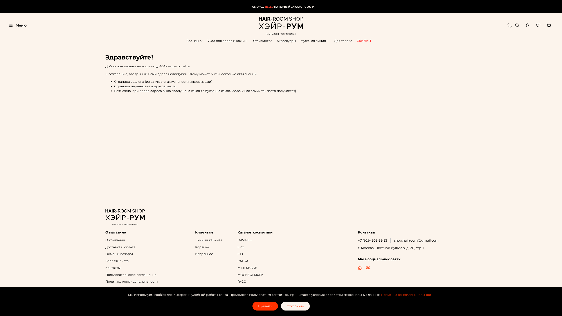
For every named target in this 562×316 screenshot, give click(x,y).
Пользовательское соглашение (131, 275)
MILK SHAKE (247, 268)
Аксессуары (286, 41)
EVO (241, 247)
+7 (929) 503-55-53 (372, 240)
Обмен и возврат (119, 254)
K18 (240, 254)
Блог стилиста (117, 261)
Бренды (192, 41)
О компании (115, 240)
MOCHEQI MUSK (250, 275)
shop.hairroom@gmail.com (416, 240)
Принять (265, 306)
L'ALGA (243, 261)
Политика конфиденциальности (131, 282)
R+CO (242, 282)
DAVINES (245, 240)
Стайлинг (260, 41)
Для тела (341, 41)
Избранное (204, 254)
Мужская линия (313, 41)
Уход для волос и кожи (226, 41)
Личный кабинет (208, 240)
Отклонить (295, 306)
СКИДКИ (364, 41)
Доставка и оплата (120, 247)
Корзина (202, 247)
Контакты (113, 268)
